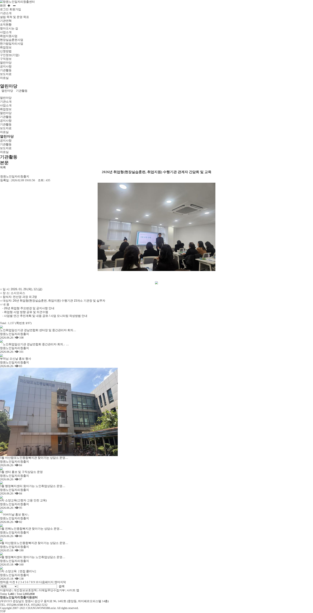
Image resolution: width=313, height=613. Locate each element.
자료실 (4, 77)
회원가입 (15, 9)
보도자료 (6, 74)
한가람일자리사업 (11, 43)
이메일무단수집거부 (52, 590)
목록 (3, 167)
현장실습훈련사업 (11, 39)
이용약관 (6, 590)
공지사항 (6, 66)
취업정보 (6, 109)
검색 (61, 586)
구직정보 (6, 58)
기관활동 (6, 70)
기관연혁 (6, 20)
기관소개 (6, 101)
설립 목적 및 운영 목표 (14, 16)
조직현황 (6, 24)
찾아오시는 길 (9, 28)
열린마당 (7, 90)
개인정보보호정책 (25, 590)
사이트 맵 (73, 590)
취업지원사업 (8, 36)
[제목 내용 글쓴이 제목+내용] (9, 586)
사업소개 (6, 105)
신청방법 (6, 51)
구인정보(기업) (9, 55)
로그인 (4, 9)
